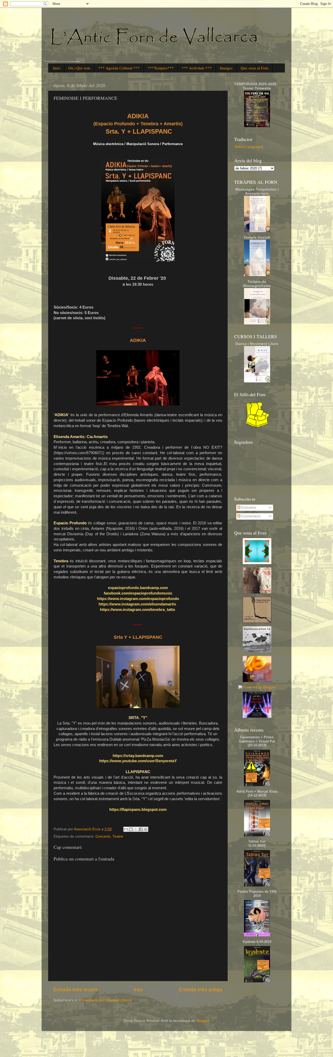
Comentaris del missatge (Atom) (105, 1000)
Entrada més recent (75, 989)
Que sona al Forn (254, 67)
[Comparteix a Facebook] (140, 829)
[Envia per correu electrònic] (126, 829)
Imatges (226, 67)
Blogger (202, 1021)
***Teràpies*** (161, 67)
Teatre (117, 836)
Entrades (248, 508)
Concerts (102, 836)
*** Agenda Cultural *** (119, 67)
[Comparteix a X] (135, 829)
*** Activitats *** (197, 67)
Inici (56, 67)
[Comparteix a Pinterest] (145, 829)
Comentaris (250, 516)
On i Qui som (79, 67)
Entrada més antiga (200, 989)
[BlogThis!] (130, 829)
